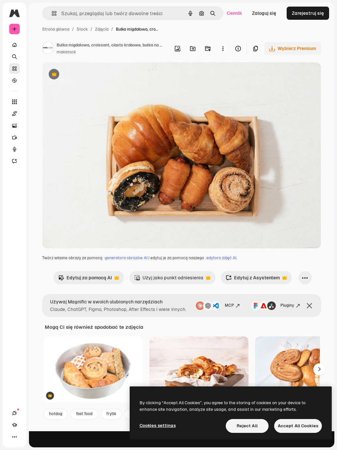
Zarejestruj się (308, 13)
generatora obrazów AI (126, 258)
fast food (84, 413)
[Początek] (14, 45)
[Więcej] (14, 437)
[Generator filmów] (14, 137)
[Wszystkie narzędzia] (14, 102)
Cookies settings (158, 425)
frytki (111, 413)
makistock (66, 52)
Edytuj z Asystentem (253, 279)
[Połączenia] (14, 413)
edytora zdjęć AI (221, 258)
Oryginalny (87, 75)
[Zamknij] (309, 306)
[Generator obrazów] (14, 125)
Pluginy (287, 305)
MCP (229, 305)
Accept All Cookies (298, 426)
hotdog (55, 413)
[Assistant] (14, 161)
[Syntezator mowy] (14, 149)
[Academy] (14, 425)
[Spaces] (14, 113)
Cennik (234, 13)
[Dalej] (319, 369)
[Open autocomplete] (51, 13)
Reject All (247, 426)
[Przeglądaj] (14, 80)
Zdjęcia (102, 29)
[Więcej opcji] (222, 48)
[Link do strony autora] (48, 49)
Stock (82, 29)
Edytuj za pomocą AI (85, 279)
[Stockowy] (14, 68)
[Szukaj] (14, 56)
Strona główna (55, 29)
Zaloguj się (264, 13)
